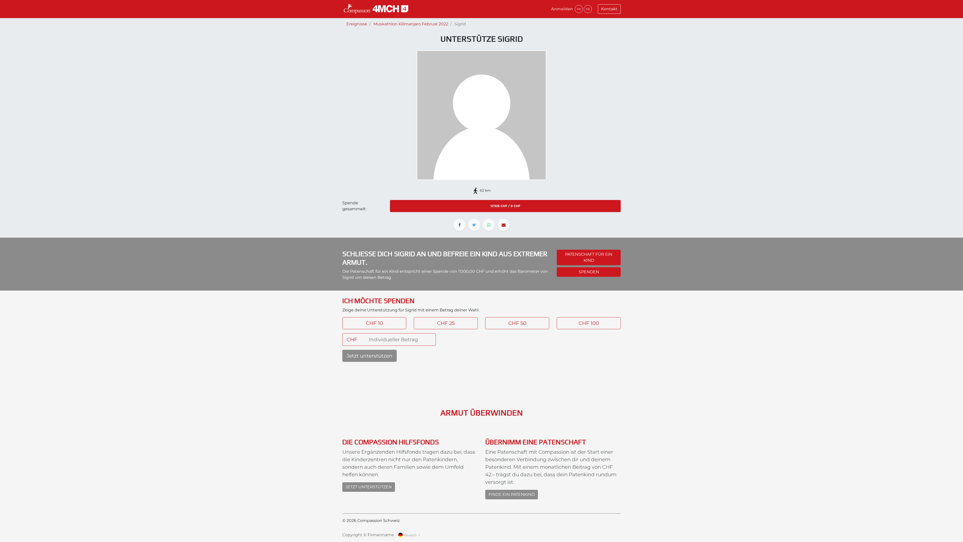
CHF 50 (517, 323)
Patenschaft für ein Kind (588, 257)
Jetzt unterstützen (369, 356)
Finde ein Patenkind (512, 494)
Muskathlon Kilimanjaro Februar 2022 (410, 24)
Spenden (589, 271)
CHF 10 (374, 323)
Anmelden (562, 9)
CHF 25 (446, 323)
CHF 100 (589, 323)
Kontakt (609, 9)
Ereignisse (356, 24)
